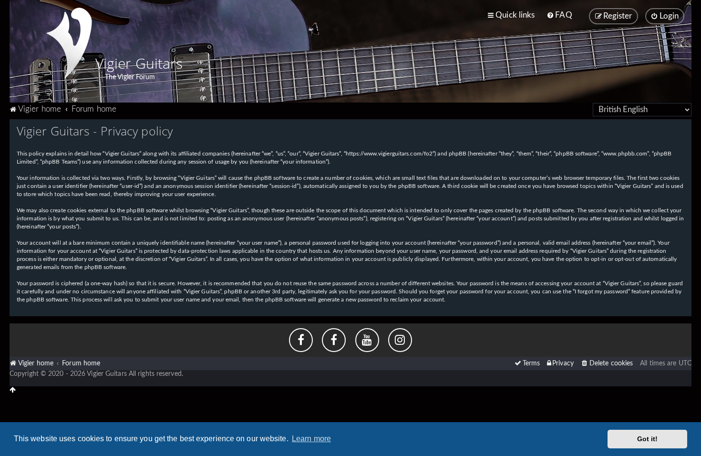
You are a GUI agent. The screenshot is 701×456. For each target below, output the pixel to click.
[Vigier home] (69, 43)
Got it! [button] (647, 439)
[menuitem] (559, 15)
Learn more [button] (311, 439)
